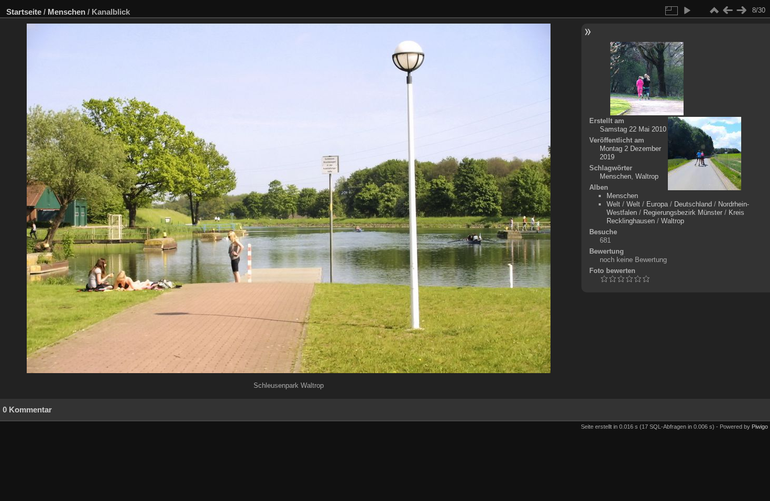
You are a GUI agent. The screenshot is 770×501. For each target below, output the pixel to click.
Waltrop (646, 176)
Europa (657, 204)
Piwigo (760, 426)
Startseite (23, 11)
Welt (613, 204)
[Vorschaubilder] (714, 10)
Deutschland (693, 204)
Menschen (66, 11)
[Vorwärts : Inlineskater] (741, 10)
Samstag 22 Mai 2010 (633, 129)
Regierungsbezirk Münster (682, 212)
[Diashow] (687, 10)
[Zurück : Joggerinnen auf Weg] (727, 10)
